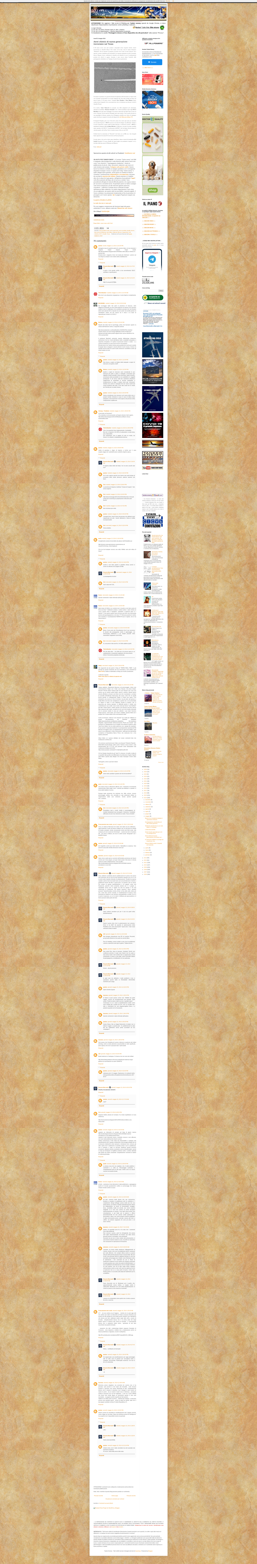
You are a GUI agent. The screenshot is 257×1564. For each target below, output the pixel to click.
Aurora (132, 230)
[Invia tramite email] (95, 228)
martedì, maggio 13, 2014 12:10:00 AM (117, 292)
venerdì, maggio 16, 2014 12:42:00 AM (118, 1197)
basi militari (109, 232)
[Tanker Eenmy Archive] (152, 447)
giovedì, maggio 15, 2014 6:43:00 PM (122, 1087)
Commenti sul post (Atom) (106, 1503)
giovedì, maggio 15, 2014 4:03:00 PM (111, 1054)
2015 (145, 795)
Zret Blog (146, 721)
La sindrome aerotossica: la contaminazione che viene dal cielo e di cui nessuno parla (157, 656)
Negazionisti (125, 232)
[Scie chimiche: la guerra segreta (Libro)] (152, 384)
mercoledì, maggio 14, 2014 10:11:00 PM (113, 784)
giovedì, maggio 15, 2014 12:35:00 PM (118, 949)
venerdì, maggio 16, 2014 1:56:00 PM (118, 1354)
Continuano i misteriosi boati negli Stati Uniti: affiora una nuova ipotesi (157, 612)
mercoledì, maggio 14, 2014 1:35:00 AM (113, 605)
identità (121, 1526)
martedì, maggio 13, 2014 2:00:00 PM (118, 393)
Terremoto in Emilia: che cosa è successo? (157, 553)
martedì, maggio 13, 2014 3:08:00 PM (113, 447)
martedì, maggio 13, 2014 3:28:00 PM (116, 484)
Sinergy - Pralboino (103, 411)
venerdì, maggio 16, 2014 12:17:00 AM (118, 1099)
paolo (99, 538)
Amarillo (128, 230)
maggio (147, 816)
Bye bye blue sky (156, 626)
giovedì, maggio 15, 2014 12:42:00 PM (118, 987)
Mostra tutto (161, 762)
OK (173, 1)
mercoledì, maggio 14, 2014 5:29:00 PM (113, 665)
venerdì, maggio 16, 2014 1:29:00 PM (113, 1410)
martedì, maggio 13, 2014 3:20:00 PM (118, 473)
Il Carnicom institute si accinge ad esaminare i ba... (154, 840)
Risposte (102, 262)
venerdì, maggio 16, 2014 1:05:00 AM (123, 1310)
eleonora (105, 1247)
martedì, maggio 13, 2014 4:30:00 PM (116, 494)
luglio (147, 811)
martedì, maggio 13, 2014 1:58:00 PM (120, 411)
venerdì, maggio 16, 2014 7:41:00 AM (119, 1227)
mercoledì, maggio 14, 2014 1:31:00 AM (113, 595)
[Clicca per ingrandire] (115, 92)
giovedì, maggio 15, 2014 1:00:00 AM (123, 824)
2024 (145, 774)
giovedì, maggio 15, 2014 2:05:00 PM (118, 1021)
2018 (145, 788)
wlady (100, 665)
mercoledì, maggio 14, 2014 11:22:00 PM (123, 649)
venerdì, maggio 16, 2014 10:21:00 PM (118, 1445)
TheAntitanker (102, 292)
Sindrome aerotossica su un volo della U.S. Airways (154, 826)
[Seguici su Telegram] (152, 272)
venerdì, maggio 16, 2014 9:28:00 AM (119, 1247)
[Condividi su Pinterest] (103, 228)
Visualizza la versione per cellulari (115, 1499)
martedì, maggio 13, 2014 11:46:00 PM (122, 428)
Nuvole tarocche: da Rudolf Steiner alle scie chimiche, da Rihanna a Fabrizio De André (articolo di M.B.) (157, 539)
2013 (145, 858)
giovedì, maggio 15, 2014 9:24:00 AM (114, 855)
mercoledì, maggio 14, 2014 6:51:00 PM (122, 685)
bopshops (138, 1551)
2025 (145, 771)
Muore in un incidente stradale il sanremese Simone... (154, 819)
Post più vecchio (131, 1495)
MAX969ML (101, 303)
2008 (145, 869)
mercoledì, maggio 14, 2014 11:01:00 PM (119, 771)
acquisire (114, 1526)
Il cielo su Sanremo (149, 734)
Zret (104, 484)
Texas (108, 234)
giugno (147, 814)
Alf (152, 596)
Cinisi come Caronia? (155, 583)
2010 (145, 865)
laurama (100, 855)
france (100, 595)
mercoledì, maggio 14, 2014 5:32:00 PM (117, 525)
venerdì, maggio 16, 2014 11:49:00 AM (114, 1382)
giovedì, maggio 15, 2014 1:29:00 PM (119, 995)
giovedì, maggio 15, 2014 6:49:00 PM (111, 1112)
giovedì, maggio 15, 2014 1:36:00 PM (119, 1013)
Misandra (155, 722)
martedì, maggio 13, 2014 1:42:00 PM (118, 369)
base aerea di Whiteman (100, 232)
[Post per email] (107, 228)
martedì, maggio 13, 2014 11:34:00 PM (118, 562)
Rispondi (100, 259)
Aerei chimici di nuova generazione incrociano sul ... (154, 836)
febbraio (147, 852)
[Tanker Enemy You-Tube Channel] (152, 469)
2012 (145, 860)
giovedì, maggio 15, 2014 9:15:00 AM (113, 843)
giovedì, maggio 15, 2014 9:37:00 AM (122, 873)
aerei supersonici (114, 230)
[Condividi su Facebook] (101, 228)
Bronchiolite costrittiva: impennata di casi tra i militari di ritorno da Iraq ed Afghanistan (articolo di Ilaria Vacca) (157, 673)
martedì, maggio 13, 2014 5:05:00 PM (118, 514)
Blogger (150, 1551)
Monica (100, 322)
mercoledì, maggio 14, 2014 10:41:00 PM (117, 808)
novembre (148, 802)
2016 (145, 793)
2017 (145, 790)
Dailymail (115, 232)
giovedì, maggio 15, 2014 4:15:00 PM (118, 1071)
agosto (147, 809)
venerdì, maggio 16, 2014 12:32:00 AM (113, 1181)
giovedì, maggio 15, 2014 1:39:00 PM (114, 1040)
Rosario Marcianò (108, 266)
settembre (148, 806)
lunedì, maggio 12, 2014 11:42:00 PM (113, 245)
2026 (145, 769)
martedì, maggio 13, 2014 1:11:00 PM (118, 359)
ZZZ (104, 934)
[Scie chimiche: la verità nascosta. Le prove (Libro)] (152, 410)
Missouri (120, 232)
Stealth (104, 234)
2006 (145, 874)
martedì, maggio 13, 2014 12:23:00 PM (113, 322)
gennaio (147, 855)
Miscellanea (155, 640)
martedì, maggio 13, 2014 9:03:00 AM (116, 303)
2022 (145, 778)
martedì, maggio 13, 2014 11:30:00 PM (112, 538)
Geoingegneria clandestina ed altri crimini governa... (153, 822)
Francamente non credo (105, 824)
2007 (145, 872)
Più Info (168, 1)
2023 (145, 776)
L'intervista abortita (150, 829)
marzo (147, 850)
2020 (145, 783)
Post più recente (98, 1495)
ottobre (147, 804)
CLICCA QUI (105, 211)
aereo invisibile (122, 230)
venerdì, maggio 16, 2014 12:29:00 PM (117, 1163)
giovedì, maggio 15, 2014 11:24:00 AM (116, 934)
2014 (145, 797)
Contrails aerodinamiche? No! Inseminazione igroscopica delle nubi (157, 569)
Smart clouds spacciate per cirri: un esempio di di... (153, 832)
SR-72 (100, 234)
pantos (100, 245)
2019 (145, 786)
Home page (115, 1495)
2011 (145, 862)
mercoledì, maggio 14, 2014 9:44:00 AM (118, 628)
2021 (145, 781)
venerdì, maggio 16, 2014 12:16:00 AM (113, 1129)
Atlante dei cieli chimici (125, 208)
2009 (145, 867)
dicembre (148, 799)
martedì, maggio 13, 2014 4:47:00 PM (116, 506)
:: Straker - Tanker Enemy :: (152, 693)
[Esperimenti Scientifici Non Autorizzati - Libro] (153, 300)
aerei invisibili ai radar (104, 230)
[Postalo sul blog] (97, 228)
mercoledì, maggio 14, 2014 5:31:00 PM (117, 641)
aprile (147, 848)
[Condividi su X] (99, 228)
